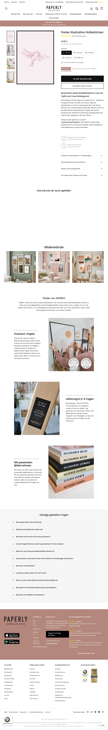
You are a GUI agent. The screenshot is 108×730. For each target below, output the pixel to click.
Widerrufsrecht (60, 701)
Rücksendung (60, 685)
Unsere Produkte (60, 689)
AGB (5, 712)
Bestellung (58, 675)
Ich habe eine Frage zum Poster (74, 175)
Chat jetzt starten (52, 643)
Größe (64, 49)
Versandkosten (77, 44)
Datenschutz (13, 712)
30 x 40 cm (78, 53)
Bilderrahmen (91, 14)
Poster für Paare (35, 682)
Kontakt (35, 638)
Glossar (47, 712)
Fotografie (7, 689)
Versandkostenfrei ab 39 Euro (73, 162)
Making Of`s (35, 633)
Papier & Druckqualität (70, 169)
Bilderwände (76, 14)
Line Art (6, 695)
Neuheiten (15, 14)
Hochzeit (32, 679)
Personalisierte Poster (56, 14)
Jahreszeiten (8, 685)
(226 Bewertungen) (79, 36)
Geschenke (54, 18)
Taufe (32, 685)
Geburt (32, 689)
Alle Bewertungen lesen (86, 653)
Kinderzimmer (34, 672)
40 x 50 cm (89, 53)
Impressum (24, 712)
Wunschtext (34, 698)
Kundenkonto (59, 692)
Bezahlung (58, 679)
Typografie (7, 675)
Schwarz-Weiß (9, 679)
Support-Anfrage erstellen (54, 634)
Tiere (5, 698)
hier (15, 485)
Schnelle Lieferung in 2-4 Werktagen (76, 155)
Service (6, 2)
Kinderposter (8, 682)
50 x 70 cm (67, 58)
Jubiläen (33, 692)
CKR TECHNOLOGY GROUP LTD (59, 719)
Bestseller (28, 14)
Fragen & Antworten (36, 642)
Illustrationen (8, 692)
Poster (39, 14)
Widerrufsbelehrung (36, 712)
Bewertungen (91, 2)
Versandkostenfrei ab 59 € (75, 2)
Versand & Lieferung (62, 682)
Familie (32, 669)
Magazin (14, 2)
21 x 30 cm (67, 53)
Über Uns (22, 2)
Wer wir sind (34, 623)
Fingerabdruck (35, 675)
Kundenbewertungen (40, 647)
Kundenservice (60, 672)
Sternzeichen (34, 695)
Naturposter (8, 672)
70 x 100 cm (78, 58)
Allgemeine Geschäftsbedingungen (63, 696)
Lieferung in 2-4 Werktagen (54, 2)
